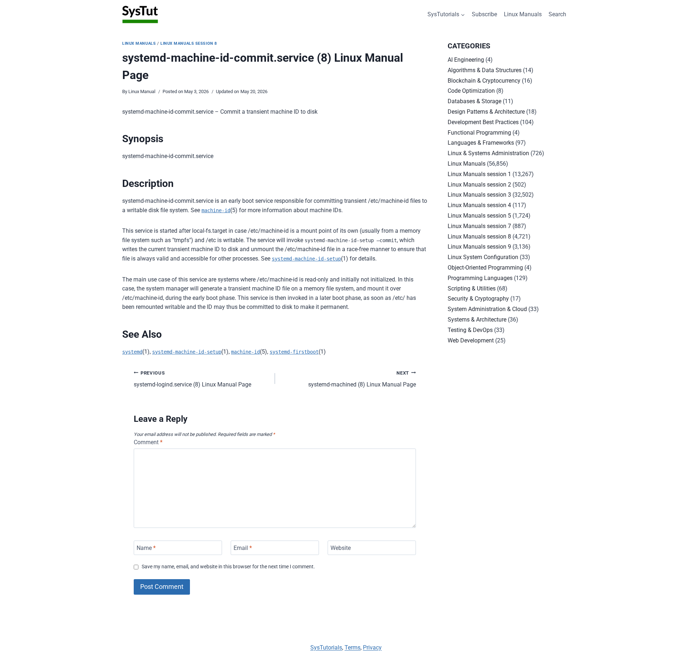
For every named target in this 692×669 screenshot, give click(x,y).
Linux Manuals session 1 (479, 174)
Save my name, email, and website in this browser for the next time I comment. (228, 567)
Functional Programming (479, 132)
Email (243, 547)
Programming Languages (480, 278)
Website (341, 547)
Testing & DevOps (470, 330)
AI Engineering (466, 59)
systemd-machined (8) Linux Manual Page (362, 379)
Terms (352, 647)
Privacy (372, 647)
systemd (132, 352)
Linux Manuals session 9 (479, 246)
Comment (148, 442)
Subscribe (484, 14)
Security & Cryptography (478, 298)
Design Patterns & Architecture (486, 111)
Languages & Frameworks (481, 142)
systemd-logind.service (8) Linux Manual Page (192, 379)
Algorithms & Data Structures (485, 70)
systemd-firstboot (294, 352)
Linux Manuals (523, 14)
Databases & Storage (474, 101)
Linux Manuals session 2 (479, 184)
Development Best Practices (483, 122)
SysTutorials (326, 647)
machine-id (215, 210)
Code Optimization (471, 90)
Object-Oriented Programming (485, 267)
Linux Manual (141, 91)
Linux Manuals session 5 (479, 215)
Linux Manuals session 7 (479, 226)
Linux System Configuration (483, 257)
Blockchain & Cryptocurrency (484, 80)
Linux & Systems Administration (488, 153)
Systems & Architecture (477, 319)
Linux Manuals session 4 (479, 205)
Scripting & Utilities (472, 288)
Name (146, 547)
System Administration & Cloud (487, 309)
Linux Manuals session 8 (188, 43)
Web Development (471, 340)
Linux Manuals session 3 (479, 194)
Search (557, 14)
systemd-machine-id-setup (306, 259)
